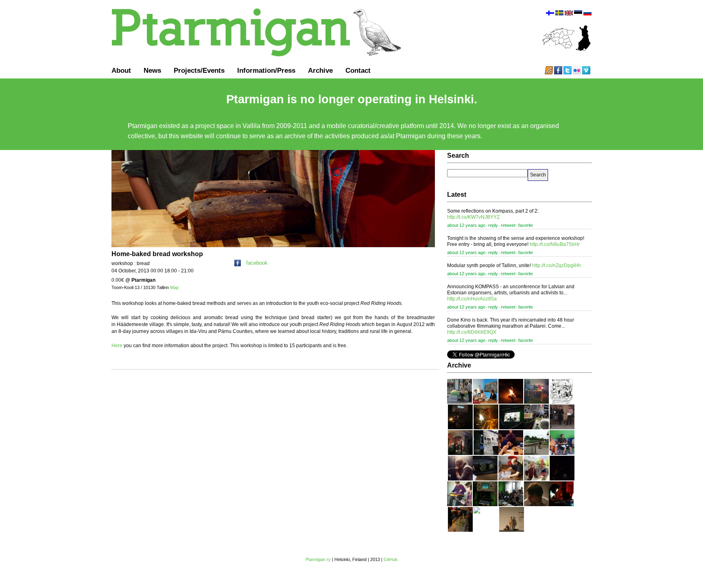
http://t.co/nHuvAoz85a (472, 299)
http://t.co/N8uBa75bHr (555, 244)
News (152, 70)
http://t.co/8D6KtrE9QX (471, 332)
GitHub (390, 559)
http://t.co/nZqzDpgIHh (556, 265)
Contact (358, 70)
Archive (320, 70)
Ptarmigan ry (318, 559)
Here (116, 345)
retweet (508, 225)
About (121, 70)
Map (174, 287)
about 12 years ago (466, 225)
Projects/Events (199, 70)
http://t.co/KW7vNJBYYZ (473, 217)
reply (493, 225)
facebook (257, 263)
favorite (525, 225)
